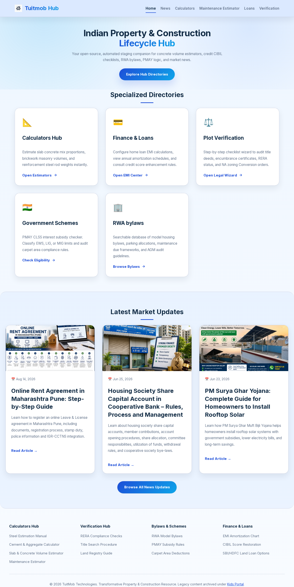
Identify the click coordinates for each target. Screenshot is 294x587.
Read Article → (24, 450)
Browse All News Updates (147, 487)
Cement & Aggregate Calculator (34, 544)
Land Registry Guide (96, 553)
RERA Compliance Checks (101, 536)
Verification (269, 8)
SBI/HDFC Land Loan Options (246, 553)
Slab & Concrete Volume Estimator (36, 553)
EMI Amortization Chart (241, 536)
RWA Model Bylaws (167, 536)
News (165, 8)
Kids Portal (235, 584)
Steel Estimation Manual (28, 536)
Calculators (185, 8)
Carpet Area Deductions (171, 553)
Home (151, 8)
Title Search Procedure (98, 544)
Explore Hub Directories (147, 74)
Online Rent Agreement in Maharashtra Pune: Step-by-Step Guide (48, 398)
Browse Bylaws (126, 266)
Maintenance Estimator (219, 8)
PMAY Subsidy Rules (168, 544)
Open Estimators (37, 175)
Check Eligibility (36, 260)
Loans (249, 8)
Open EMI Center (128, 175)
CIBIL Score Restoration (242, 544)
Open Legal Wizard (220, 175)
